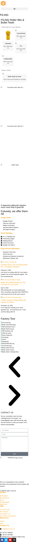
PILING (3, 492)
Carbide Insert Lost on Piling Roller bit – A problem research (14, 266)
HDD (2, 506)
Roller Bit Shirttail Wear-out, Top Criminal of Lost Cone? (13, 283)
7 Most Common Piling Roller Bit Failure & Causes (13, 301)
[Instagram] (14, 540)
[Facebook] (2, 540)
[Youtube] (10, 540)
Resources (4, 518)
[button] (14, 9)
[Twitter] (6, 540)
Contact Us (4, 525)
